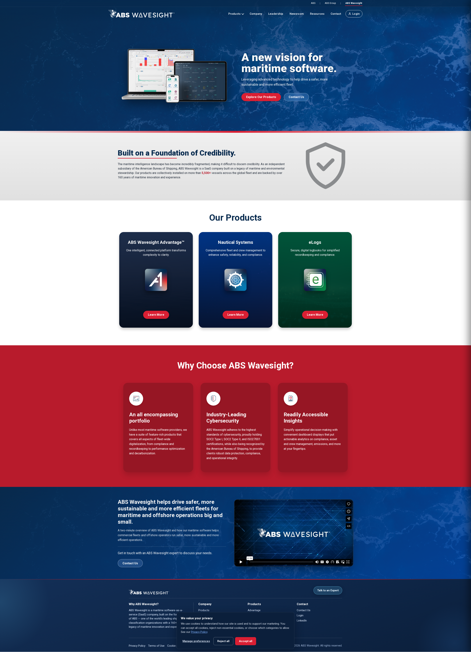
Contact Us (296, 97)
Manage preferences (196, 641)
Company (256, 13)
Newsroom (297, 13)
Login (356, 13)
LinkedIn (302, 620)
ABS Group (330, 3)
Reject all (223, 641)
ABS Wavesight (353, 3)
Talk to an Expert (328, 590)
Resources (317, 13)
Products (234, 13)
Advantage (254, 610)
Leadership (275, 13)
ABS (313, 3)
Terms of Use (156, 645)
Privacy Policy (137, 645)
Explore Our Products (261, 97)
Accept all (245, 641)
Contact (336, 13)
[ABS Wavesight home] (141, 14)
